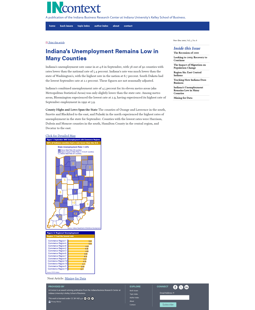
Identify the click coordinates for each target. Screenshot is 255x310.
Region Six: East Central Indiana (187, 74)
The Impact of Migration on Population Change (190, 66)
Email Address (167, 293)
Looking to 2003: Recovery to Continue (190, 59)
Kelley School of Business (75, 293)
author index (101, 25)
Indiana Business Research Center (104, 290)
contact (128, 25)
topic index (84, 25)
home (52, 25)
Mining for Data (75, 278)
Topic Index (134, 294)
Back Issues (134, 291)
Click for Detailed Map (61, 135)
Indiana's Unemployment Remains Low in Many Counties (188, 90)
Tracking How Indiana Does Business (190, 81)
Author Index (134, 298)
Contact (132, 305)
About (132, 301)
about (116, 25)
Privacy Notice (56, 302)
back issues (66, 25)
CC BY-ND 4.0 (77, 298)
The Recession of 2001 (186, 52)
